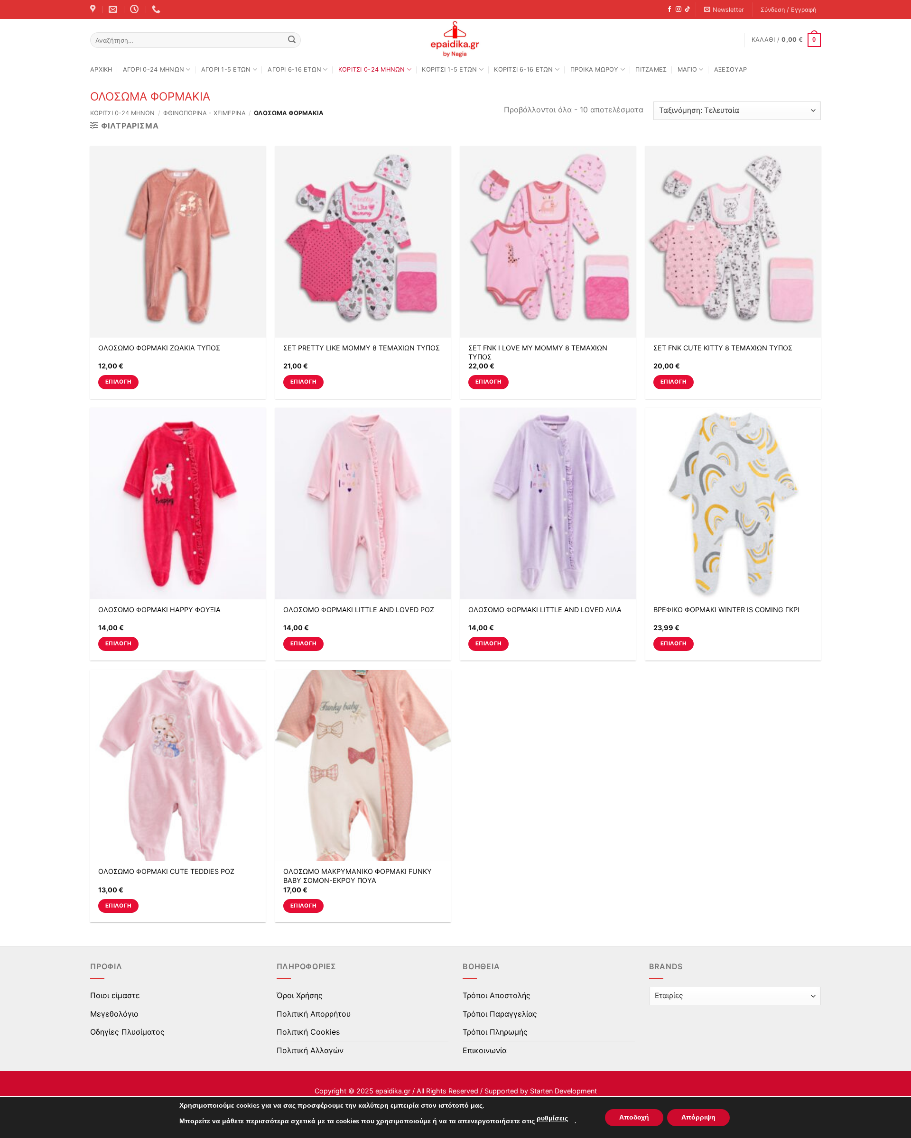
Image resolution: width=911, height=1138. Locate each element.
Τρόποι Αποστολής (496, 995)
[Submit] (292, 40)
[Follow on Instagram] (678, 9)
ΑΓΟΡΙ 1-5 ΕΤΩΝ (226, 69)
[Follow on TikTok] (687, 9)
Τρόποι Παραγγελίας (500, 1014)
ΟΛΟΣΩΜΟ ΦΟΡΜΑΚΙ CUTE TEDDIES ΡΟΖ (166, 871)
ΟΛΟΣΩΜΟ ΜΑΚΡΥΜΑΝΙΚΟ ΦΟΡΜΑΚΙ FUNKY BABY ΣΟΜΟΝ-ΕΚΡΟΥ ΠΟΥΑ (357, 875)
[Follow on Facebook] (669, 9)
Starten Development (563, 1091)
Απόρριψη (698, 1117)
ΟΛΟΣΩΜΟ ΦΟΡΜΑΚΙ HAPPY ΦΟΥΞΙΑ (159, 610)
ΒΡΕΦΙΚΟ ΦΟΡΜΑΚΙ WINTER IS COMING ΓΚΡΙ (726, 610)
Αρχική (101, 69)
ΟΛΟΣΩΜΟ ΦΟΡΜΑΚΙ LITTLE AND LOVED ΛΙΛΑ (545, 610)
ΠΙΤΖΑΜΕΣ (651, 69)
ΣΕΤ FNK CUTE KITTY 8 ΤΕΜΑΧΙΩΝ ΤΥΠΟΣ (722, 348)
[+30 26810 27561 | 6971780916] (157, 9)
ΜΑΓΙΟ (687, 69)
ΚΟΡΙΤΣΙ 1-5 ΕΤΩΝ (449, 69)
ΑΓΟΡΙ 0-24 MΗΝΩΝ (153, 69)
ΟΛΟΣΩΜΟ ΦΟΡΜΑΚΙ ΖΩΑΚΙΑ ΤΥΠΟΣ (159, 348)
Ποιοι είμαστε (115, 995)
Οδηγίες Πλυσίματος (127, 1032)
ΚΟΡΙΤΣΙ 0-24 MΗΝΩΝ (371, 69)
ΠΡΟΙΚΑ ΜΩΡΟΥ (594, 69)
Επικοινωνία (485, 1050)
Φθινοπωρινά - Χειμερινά (204, 113)
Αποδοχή (634, 1117)
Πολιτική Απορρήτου (314, 1014)
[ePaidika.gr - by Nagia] (455, 39)
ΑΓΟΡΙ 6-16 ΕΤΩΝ (294, 69)
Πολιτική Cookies (308, 1032)
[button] (724, 9)
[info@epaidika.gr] (114, 9)
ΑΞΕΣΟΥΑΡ (730, 69)
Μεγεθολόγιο (114, 1014)
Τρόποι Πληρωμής (495, 1032)
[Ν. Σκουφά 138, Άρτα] (94, 9)
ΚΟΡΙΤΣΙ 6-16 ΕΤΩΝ (523, 69)
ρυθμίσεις (552, 1118)
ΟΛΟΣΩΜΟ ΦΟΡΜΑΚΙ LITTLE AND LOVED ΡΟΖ (358, 610)
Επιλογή (118, 381)
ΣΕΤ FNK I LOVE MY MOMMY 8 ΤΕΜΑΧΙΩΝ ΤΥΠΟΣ (537, 352)
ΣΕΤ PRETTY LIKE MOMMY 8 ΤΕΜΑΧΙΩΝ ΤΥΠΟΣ (361, 348)
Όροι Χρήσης (300, 995)
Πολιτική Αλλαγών (310, 1050)
